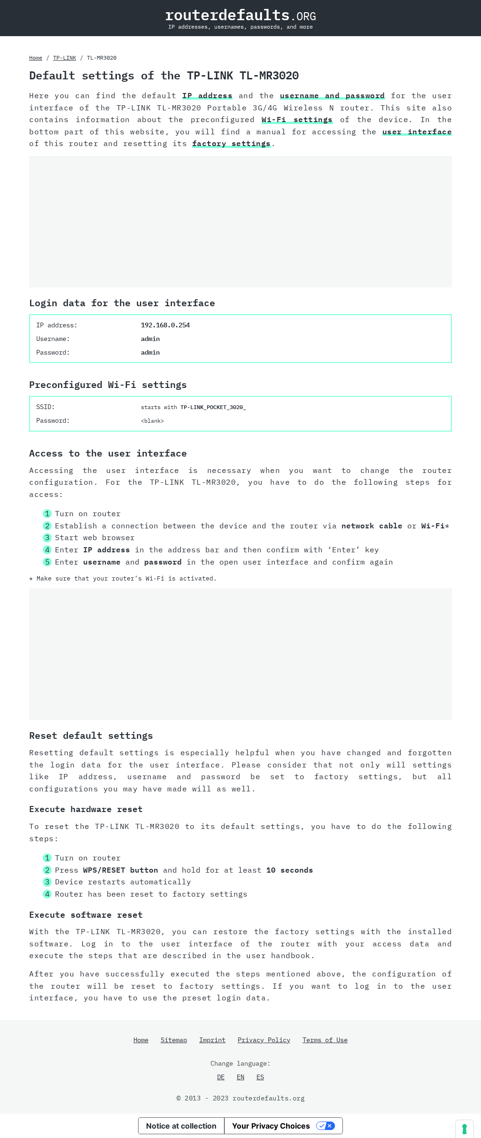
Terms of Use (325, 1040)
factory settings (231, 143)
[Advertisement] (240, 221)
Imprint (212, 1040)
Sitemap (174, 1040)
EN (240, 1077)
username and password (332, 95)
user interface (417, 131)
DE (221, 1077)
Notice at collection (181, 1125)
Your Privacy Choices (271, 1125)
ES (260, 1077)
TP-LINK (64, 57)
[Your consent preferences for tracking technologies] (464, 1129)
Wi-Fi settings (297, 119)
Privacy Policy (264, 1040)
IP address (207, 95)
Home (35, 57)
